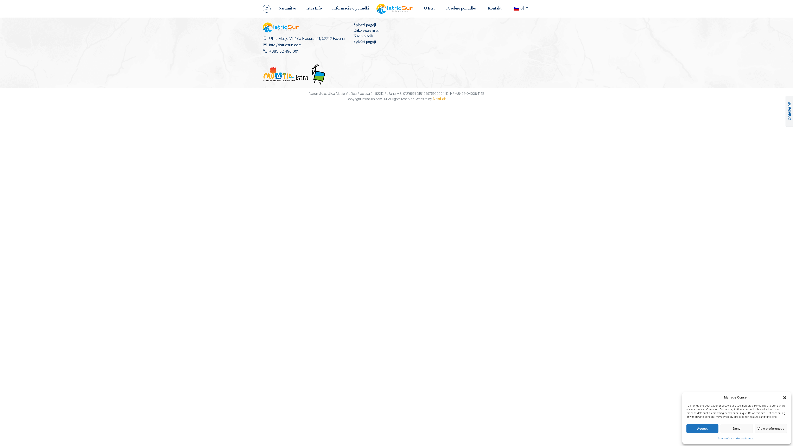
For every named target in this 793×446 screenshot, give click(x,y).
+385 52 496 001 (284, 51)
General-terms (745, 438)
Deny (737, 429)
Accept (702, 429)
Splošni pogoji (365, 25)
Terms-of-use (726, 438)
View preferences (770, 429)
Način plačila (363, 36)
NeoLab (439, 99)
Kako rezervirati (366, 31)
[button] (785, 397)
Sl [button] (522, 9)
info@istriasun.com (285, 45)
